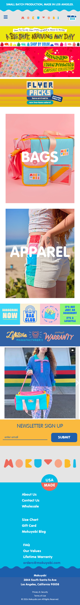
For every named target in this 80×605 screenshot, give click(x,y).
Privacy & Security (40, 592)
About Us (29, 495)
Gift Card (29, 526)
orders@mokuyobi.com (41, 563)
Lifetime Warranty (37, 557)
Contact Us (30, 500)
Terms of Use (40, 596)
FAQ (26, 545)
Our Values (32, 551)
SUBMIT (64, 437)
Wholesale (30, 506)
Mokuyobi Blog (34, 532)
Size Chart (30, 520)
